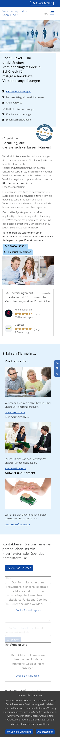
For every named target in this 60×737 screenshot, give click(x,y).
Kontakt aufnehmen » (17, 524)
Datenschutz (24, 695)
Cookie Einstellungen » (28, 610)
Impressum (37, 695)
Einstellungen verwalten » (35, 724)
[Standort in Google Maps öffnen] (57, 374)
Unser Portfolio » (15, 412)
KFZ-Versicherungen (18, 91)
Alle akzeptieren (45, 732)
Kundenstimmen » (15, 468)
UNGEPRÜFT (46, 293)
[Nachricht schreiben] (57, 368)
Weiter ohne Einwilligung (19, 732)
